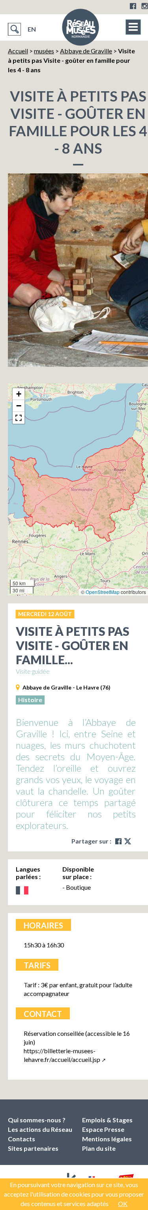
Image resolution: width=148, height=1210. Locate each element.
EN (32, 29)
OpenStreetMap (103, 591)
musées (44, 50)
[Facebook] (133, 6)
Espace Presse (103, 1129)
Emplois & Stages (107, 1120)
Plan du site (99, 1148)
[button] (18, 394)
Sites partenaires (33, 1148)
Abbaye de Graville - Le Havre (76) (66, 687)
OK (122, 1203)
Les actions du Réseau (40, 1129)
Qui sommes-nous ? (37, 1120)
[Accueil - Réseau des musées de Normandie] (80, 29)
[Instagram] (144, 6)
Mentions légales (107, 1138)
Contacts (21, 1138)
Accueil (18, 50)
